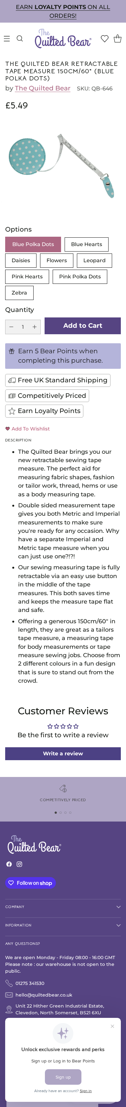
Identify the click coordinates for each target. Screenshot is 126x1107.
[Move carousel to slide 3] (65, 813)
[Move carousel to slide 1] (56, 813)
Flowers (57, 260)
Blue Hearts (86, 244)
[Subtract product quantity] (11, 327)
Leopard (94, 260)
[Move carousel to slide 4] (70, 813)
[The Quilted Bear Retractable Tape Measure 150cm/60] (63, 162)
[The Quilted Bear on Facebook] (9, 865)
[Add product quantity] (34, 327)
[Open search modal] (19, 38)
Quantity (19, 310)
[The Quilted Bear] (63, 38)
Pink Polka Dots (80, 277)
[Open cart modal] (117, 38)
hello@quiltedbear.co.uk (44, 995)
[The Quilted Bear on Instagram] (19, 865)
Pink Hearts (27, 277)
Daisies (21, 260)
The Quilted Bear (42, 88)
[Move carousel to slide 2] (60, 813)
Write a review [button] (63, 753)
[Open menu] (6, 38)
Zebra (19, 293)
